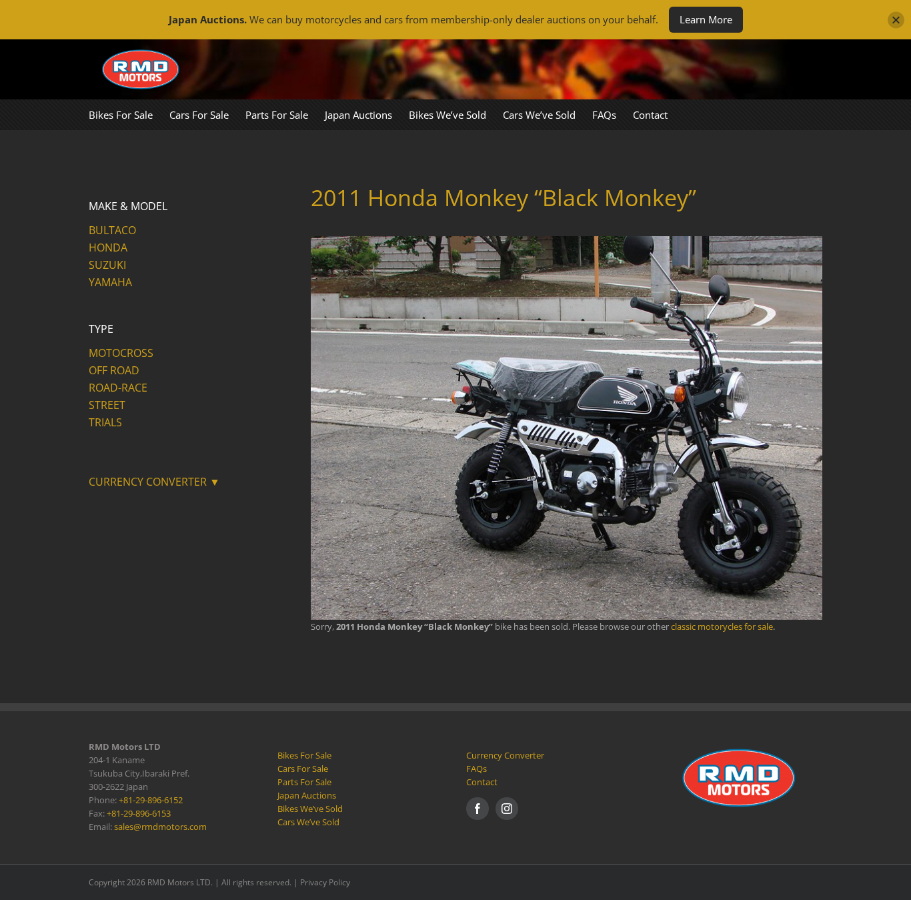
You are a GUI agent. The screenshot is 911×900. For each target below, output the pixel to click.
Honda (108, 247)
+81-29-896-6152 (151, 800)
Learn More (706, 19)
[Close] (896, 19)
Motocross (121, 353)
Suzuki (107, 265)
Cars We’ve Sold (308, 822)
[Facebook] (477, 808)
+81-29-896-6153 (139, 813)
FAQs (476, 769)
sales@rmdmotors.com (160, 827)
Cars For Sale (302, 769)
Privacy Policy (325, 882)
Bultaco (112, 230)
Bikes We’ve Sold (310, 809)
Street (107, 405)
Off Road (114, 370)
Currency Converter (505, 755)
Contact (482, 782)
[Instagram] (507, 808)
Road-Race (118, 387)
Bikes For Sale (304, 755)
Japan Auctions (306, 795)
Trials (105, 422)
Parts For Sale (304, 782)
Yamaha (110, 282)
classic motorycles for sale (722, 626)
